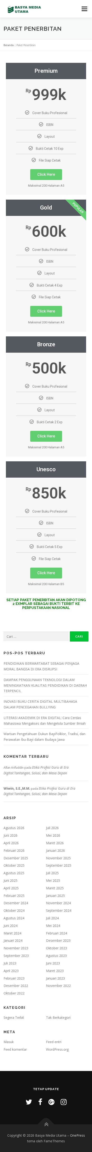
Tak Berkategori (58, 1017)
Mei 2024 (53, 925)
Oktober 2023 (56, 948)
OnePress (77, 1135)
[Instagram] (64, 1102)
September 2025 (58, 865)
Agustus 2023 (56, 955)
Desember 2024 (16, 903)
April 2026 (11, 843)
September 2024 (58, 910)
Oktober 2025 (14, 865)
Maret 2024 (12, 933)
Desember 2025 (16, 858)
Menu (84, 9)
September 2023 (16, 955)
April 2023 (11, 970)
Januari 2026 (55, 850)
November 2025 (58, 858)
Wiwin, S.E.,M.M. (17, 788)
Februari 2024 (56, 933)
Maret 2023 (55, 970)
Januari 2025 (55, 895)
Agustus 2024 (14, 918)
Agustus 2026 (14, 828)
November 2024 (58, 903)
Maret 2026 (55, 843)
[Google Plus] (51, 1102)
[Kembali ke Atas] (46, 1124)
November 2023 (16, 948)
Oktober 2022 (14, 993)
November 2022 (58, 985)
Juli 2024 (52, 918)
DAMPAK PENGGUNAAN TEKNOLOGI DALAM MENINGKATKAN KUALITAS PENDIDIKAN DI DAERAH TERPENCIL (45, 685)
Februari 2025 (14, 895)
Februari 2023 (14, 978)
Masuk (9, 1042)
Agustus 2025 (14, 873)
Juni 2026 (10, 835)
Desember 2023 (58, 940)
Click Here (46, 174)
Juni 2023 (53, 963)
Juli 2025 (52, 873)
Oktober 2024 (14, 910)
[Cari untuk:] (36, 636)
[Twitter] (28, 1102)
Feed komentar (15, 1049)
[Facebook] (40, 1102)
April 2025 (11, 888)
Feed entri (53, 1042)
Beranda (9, 45)
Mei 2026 (53, 835)
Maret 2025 (55, 888)
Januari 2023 (55, 978)
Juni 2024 (10, 925)
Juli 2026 (52, 828)
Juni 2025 (10, 880)
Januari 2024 (13, 940)
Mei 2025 (53, 880)
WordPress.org (57, 1049)
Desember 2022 (16, 985)
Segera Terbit (14, 1017)
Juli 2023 (10, 963)
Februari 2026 (14, 850)
